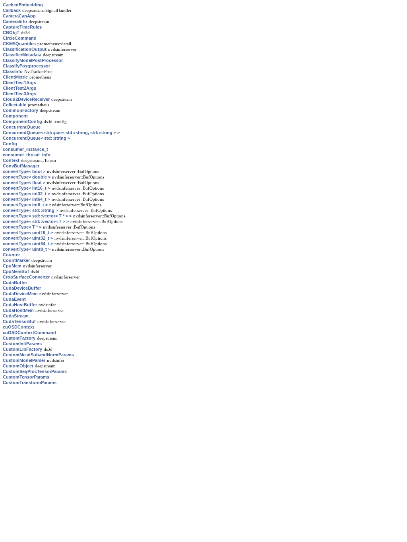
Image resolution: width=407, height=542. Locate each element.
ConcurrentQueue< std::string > (36, 138)
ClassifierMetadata (22, 54)
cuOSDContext (18, 327)
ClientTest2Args (19, 88)
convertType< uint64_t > (28, 243)
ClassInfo (13, 71)
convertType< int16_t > (26, 188)
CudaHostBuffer (20, 304)
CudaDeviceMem (20, 293)
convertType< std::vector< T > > (36, 221)
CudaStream (16, 315)
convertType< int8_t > (25, 204)
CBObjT (11, 32)
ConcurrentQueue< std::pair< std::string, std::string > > (61, 132)
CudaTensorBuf (19, 321)
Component (15, 115)
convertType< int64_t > (26, 199)
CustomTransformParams (29, 382)
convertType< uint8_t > (26, 249)
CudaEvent (14, 299)
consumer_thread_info (26, 154)
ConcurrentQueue (22, 127)
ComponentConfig (22, 121)
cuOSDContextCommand (29, 332)
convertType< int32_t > (26, 193)
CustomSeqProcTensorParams (35, 371)
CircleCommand (20, 38)
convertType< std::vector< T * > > (37, 215)
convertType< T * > (22, 227)
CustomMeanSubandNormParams (38, 354)
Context (11, 160)
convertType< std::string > (30, 210)
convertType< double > (26, 177)
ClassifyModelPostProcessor (33, 60)
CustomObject (18, 365)
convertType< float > (24, 182)
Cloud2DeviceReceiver (26, 99)
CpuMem (12, 265)
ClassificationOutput (25, 49)
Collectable (14, 104)
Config (10, 143)
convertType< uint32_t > (28, 238)
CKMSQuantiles (19, 43)
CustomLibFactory (22, 349)
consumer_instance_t (25, 149)
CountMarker (16, 260)
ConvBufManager (21, 165)
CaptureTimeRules (22, 27)
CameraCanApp (19, 15)
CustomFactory (19, 338)
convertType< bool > (24, 171)
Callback (12, 10)
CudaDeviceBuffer (22, 288)
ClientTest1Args (19, 82)
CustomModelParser (24, 360)
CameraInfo (15, 21)
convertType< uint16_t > (28, 232)
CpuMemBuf (16, 271)
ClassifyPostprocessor (26, 65)
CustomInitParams (22, 343)
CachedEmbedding (23, 4)
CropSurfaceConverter (26, 277)
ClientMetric (15, 77)
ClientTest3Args (19, 93)
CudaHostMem (18, 310)
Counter (11, 254)
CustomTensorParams (26, 377)
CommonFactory (20, 110)
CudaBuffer (15, 282)
